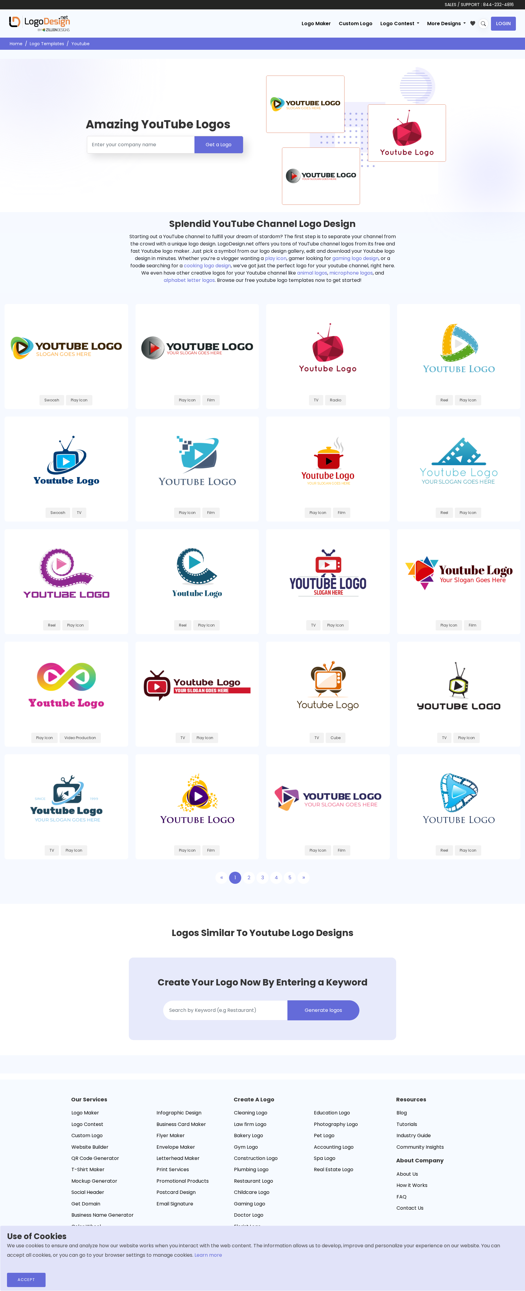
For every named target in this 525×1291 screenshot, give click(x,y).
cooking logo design (207, 265)
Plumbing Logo (251, 1169)
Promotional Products (182, 1181)
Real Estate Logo (333, 1169)
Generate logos (323, 1010)
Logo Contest (87, 1124)
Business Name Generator (102, 1215)
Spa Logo (324, 1158)
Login (503, 23)
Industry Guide (413, 1135)
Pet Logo (324, 1135)
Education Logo (332, 1112)
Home (16, 44)
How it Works (411, 1185)
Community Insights (420, 1147)
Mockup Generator (94, 1181)
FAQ (401, 1196)
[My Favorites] (474, 22)
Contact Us (410, 1208)
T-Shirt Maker (88, 1169)
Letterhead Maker (178, 1158)
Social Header (87, 1192)
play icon (276, 258)
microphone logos (351, 272)
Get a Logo (219, 144)
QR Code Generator (95, 1158)
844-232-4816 (498, 5)
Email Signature (174, 1203)
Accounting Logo (334, 1147)
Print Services (172, 1169)
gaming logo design (355, 258)
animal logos (312, 272)
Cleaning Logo (250, 1112)
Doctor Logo (248, 1215)
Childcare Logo (251, 1192)
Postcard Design (176, 1192)
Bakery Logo (248, 1135)
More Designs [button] (444, 23)
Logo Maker (316, 23)
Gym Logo (246, 1147)
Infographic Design (178, 1112)
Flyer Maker (170, 1135)
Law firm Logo (250, 1124)
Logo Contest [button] (398, 23)
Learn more (208, 1255)
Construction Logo (256, 1158)
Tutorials (406, 1124)
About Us (407, 1174)
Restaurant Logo (253, 1181)
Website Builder (89, 1147)
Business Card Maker (181, 1124)
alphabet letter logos (189, 280)
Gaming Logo (249, 1203)
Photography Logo (336, 1124)
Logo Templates (47, 44)
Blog (401, 1112)
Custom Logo (355, 23)
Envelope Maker (175, 1147)
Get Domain (85, 1203)
